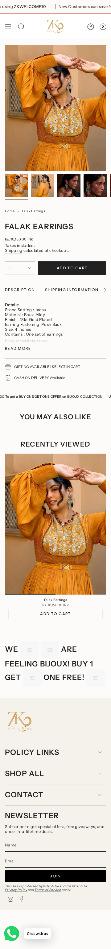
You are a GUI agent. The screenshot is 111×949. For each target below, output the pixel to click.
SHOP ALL (24, 773)
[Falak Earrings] (55, 524)
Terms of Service (48, 890)
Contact (24, 794)
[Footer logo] (19, 721)
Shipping (14, 250)
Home (9, 211)
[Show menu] (8, 27)
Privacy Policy (16, 890)
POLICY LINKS (32, 752)
